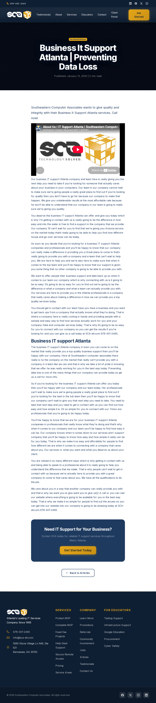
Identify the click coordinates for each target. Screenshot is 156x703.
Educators (87, 14)
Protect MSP (62, 618)
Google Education (114, 632)
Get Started (139, 15)
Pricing (59, 665)
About (58, 14)
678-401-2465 (21, 631)
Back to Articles (80, 572)
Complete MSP (64, 625)
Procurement (112, 639)
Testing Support (113, 618)
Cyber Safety (111, 645)
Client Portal (114, 14)
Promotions (86, 625)
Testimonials (43, 14)
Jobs (83, 650)
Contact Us (86, 670)
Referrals (85, 632)
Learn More (87, 618)
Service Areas (63, 672)
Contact (102, 14)
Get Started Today (78, 550)
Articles (84, 657)
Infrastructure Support (117, 625)
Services (72, 14)
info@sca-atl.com (23, 637)
